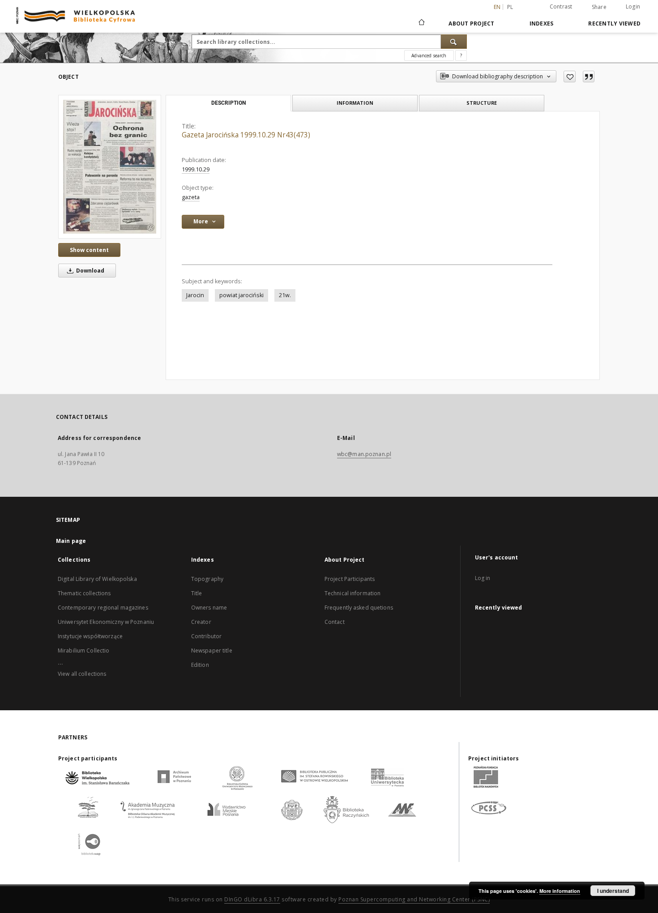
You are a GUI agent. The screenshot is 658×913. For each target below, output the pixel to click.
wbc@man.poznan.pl (364, 454)
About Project (471, 23)
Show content (89, 250)
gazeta (191, 197)
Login (633, 6)
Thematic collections (84, 593)
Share (599, 7)
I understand (613, 891)
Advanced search (428, 55)
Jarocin (195, 295)
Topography (207, 579)
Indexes (542, 23)
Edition (200, 665)
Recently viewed (614, 23)
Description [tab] (228, 103)
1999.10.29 (195, 169)
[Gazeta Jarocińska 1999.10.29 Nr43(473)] (109, 167)
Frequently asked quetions (359, 607)
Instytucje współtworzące (90, 636)
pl (510, 7)
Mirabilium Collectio (83, 650)
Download (89, 270)
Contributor (206, 636)
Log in (483, 578)
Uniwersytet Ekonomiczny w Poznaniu (106, 622)
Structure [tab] (481, 102)
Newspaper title (211, 650)
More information (559, 890)
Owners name (209, 607)
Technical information (353, 593)
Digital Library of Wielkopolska (97, 579)
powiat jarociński (241, 295)
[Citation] (588, 76)
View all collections (82, 674)
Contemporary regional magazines (103, 607)
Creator (201, 622)
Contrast (561, 6)
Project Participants (350, 579)
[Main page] (421, 23)
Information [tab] (355, 102)
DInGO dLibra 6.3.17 (252, 899)
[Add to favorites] (570, 76)
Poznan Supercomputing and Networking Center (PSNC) (414, 899)
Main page (71, 541)
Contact (335, 622)
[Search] (454, 41)
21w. (285, 295)
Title (196, 593)
